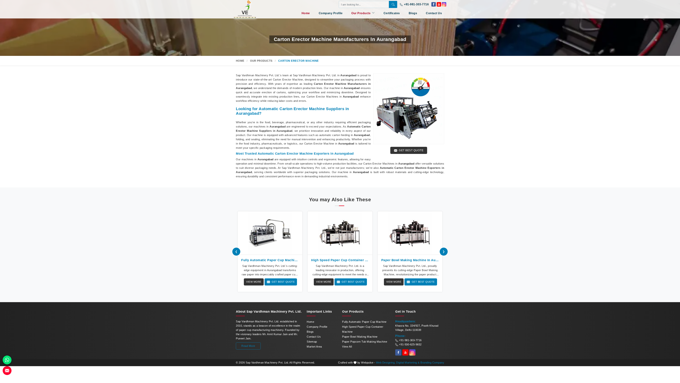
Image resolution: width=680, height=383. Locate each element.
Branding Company (432, 362)
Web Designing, (385, 362)
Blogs (413, 13)
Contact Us (434, 13)
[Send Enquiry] (7, 370)
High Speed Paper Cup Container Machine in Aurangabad (340, 260)
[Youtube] (439, 4)
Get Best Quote (411, 150)
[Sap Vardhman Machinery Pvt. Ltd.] (251, 9)
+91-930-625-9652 (410, 344)
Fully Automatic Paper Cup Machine (364, 321)
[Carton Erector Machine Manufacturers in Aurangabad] (408, 108)
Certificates (392, 13)
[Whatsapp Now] (7, 360)
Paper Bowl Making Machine (360, 336)
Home (306, 13)
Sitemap (312, 341)
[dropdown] (373, 12)
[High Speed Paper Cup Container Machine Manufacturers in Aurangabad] (340, 233)
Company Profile (331, 13)
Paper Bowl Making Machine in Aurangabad (410, 260)
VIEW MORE (253, 281)
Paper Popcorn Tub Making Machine (364, 341)
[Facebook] (433, 4)
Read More (248, 345)
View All (347, 346)
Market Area (314, 346)
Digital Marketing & (408, 362)
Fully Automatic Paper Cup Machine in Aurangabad (270, 260)
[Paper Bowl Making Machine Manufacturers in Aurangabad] (410, 233)
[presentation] (236, 252)
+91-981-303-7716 (416, 4)
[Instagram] (444, 4)
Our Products (361, 13)
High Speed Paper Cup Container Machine (362, 329)
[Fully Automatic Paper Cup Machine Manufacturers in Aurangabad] (270, 233)
